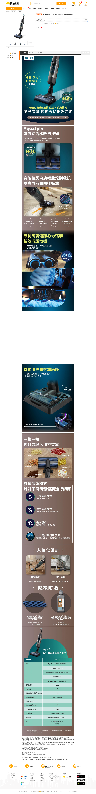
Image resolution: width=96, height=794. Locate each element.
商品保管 (63, 766)
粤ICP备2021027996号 (58, 791)
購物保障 (79, 766)
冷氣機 (34, 8)
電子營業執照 (74, 791)
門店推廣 (46, 8)
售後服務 (41, 777)
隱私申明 (41, 780)
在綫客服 (12, 57)
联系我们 (51, 780)
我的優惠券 (13, 775)
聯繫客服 (58, 23)
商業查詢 (58, 8)
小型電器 (8, 11)
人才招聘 (64, 8)
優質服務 (31, 766)
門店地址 (52, 8)
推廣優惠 (32, 778)
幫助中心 (32, 775)
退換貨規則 (42, 778)
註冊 (87, 5)
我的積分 (12, 777)
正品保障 (15, 766)
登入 (85, 5)
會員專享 (40, 8)
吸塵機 (19, 11)
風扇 (30, 8)
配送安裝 (41, 775)
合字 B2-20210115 (67, 791)
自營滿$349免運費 (49, 766)
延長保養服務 (32, 780)
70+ (87, 21)
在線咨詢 (32, 782)
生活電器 (13, 11)
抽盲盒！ (25, 8)
